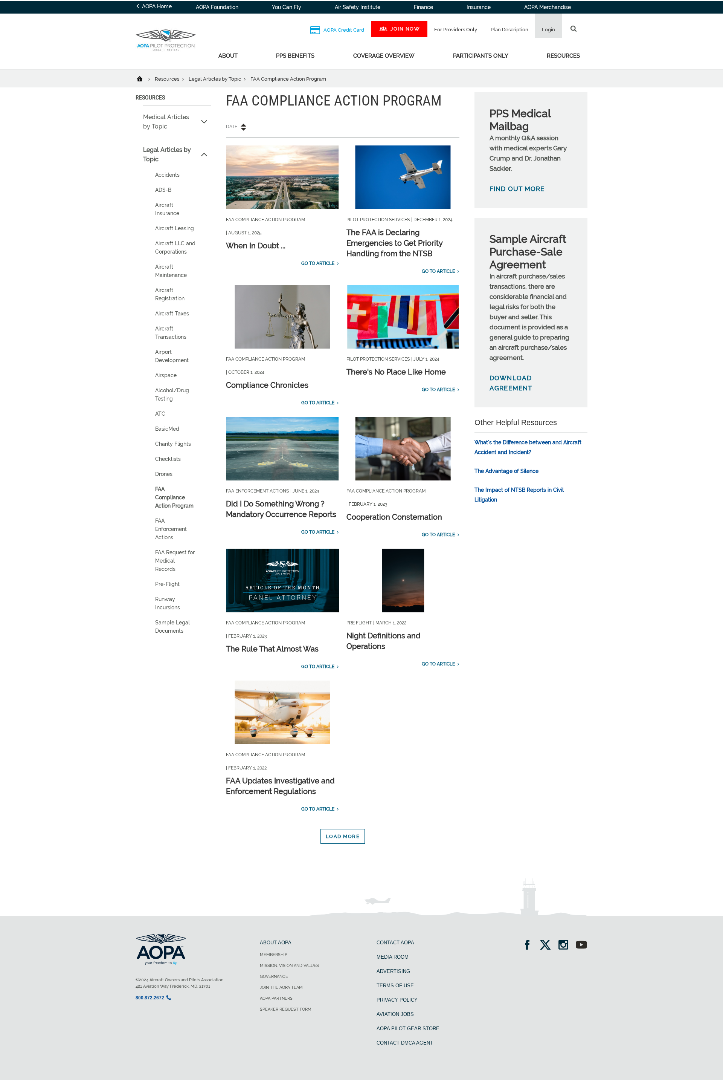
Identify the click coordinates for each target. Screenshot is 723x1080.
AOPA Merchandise (547, 7)
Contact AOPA (395, 942)
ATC (160, 414)
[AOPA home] (166, 56)
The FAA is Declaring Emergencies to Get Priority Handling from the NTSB (394, 243)
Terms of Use (395, 985)
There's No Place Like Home (396, 371)
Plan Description (509, 29)
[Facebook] (529, 945)
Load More (343, 836)
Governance (274, 976)
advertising (393, 971)
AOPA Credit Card (343, 30)
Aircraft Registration (170, 294)
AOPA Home (156, 6)
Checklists (168, 459)
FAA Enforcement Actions (171, 529)
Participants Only (480, 55)
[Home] (144, 78)
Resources (563, 55)
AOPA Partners (276, 998)
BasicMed (167, 429)
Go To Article (317, 263)
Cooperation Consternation (394, 517)
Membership (273, 954)
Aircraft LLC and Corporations (175, 247)
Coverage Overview (384, 55)
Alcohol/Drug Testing (172, 394)
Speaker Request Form (285, 1009)
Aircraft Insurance (167, 209)
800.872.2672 (150, 997)
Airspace (166, 375)
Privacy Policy (397, 1000)
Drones (163, 474)
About (228, 55)
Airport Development (172, 356)
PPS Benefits (295, 55)
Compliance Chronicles (267, 385)
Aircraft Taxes (172, 314)
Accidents (167, 175)
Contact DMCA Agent (405, 1043)
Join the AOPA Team (281, 987)
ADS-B (163, 190)
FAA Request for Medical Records (175, 560)
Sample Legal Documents (172, 627)
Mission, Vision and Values (289, 965)
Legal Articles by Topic (215, 79)
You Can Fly (286, 7)
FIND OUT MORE (517, 189)
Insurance (479, 7)
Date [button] (231, 126)
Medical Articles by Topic (166, 121)
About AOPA (275, 942)
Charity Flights (173, 444)
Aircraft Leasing (174, 228)
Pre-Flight (167, 584)
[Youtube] (581, 945)
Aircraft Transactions (170, 333)
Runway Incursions (167, 603)
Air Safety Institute (357, 7)
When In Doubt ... (255, 245)
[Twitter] (547, 945)
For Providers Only (455, 29)
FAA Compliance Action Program (174, 497)
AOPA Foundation (217, 7)
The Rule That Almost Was (272, 648)
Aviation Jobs (395, 1014)
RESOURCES (150, 97)
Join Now (405, 29)
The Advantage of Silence (506, 471)
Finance (423, 7)
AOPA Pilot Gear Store (408, 1028)
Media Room (393, 957)
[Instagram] (565, 945)
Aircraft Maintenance (171, 271)
